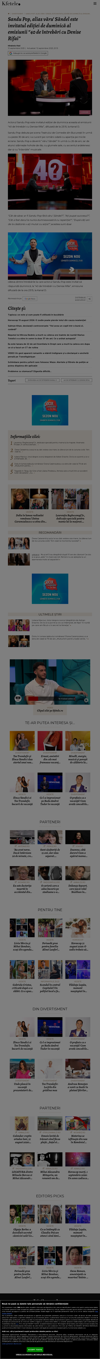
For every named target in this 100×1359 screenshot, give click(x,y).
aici (17, 1324)
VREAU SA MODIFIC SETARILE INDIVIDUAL (34, 1354)
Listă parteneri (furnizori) (11, 1344)
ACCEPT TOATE (35, 1350)
